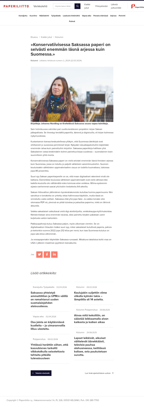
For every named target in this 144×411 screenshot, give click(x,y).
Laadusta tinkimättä (71, 16)
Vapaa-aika (86, 16)
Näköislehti (44, 16)
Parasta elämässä (100, 16)
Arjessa (113, 16)
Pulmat (72, 21)
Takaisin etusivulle (42, 373)
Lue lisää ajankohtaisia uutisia (97, 373)
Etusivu (34, 37)
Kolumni (59, 37)
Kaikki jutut (46, 37)
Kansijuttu (23, 16)
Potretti (122, 16)
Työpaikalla (56, 16)
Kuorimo (33, 16)
